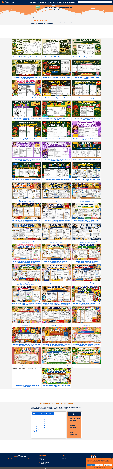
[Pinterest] (95, 457)
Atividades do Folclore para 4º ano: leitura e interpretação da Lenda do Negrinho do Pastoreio (86, 98)
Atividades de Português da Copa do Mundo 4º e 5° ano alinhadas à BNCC (26, 325)
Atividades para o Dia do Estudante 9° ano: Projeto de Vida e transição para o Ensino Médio (26, 221)
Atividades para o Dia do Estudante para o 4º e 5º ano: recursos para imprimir (56, 180)
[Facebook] (91, 457)
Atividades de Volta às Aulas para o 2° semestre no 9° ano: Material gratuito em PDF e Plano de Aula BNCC (56, 304)
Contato (61, 2)
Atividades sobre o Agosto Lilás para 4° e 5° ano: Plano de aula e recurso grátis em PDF (26, 160)
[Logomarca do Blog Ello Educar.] (8, 2)
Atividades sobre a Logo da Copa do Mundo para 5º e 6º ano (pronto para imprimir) (87, 304)
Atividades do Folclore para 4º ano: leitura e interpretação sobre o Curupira (86, 119)
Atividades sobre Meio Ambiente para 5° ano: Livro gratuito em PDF (56, 386)
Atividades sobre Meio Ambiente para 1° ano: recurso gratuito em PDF (56, 366)
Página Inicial (32, 2)
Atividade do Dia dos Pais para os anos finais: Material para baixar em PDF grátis (56, 221)
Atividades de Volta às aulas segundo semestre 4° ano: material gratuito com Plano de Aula (86, 262)
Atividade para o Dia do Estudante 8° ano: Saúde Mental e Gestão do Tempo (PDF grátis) (86, 201)
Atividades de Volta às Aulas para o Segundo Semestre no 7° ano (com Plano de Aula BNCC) (87, 283)
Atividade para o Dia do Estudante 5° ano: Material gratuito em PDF (86, 180)
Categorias (41, 2)
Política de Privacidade (102, 467)
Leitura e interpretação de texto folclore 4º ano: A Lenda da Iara (26, 98)
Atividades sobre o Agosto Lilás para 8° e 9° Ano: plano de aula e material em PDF (56, 160)
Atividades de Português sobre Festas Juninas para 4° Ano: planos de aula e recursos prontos (86, 345)
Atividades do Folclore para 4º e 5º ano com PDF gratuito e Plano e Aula (56, 119)
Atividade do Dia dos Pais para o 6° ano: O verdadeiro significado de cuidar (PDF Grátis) (86, 221)
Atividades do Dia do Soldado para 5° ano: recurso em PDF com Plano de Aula (26, 78)
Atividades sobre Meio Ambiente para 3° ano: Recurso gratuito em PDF (26, 386)
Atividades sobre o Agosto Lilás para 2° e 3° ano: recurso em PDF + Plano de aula (87, 139)
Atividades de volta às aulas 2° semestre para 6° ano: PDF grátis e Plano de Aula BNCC (56, 283)
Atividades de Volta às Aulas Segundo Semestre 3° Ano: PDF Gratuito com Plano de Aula (56, 262)
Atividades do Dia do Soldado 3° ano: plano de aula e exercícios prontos (56, 57)
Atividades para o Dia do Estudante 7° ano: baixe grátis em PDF (56, 201)
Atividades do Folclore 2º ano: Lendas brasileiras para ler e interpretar (86, 78)
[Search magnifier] (111, 2)
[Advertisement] (56, 31)
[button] (111, 458)
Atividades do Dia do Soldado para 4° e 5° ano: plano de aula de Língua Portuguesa (87, 57)
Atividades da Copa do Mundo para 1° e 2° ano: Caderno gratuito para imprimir (56, 325)
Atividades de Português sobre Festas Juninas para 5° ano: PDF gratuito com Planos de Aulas (26, 366)
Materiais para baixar (51, 2)
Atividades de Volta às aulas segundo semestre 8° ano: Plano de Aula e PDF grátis (26, 304)
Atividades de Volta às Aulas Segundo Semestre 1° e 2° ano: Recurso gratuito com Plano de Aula (26, 262)
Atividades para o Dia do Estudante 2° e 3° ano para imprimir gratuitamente (26, 180)
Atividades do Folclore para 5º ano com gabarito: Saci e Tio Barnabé (56, 98)
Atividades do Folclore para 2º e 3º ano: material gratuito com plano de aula (26, 119)
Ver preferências (107, 465)
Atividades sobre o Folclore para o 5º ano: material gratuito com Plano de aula (56, 139)
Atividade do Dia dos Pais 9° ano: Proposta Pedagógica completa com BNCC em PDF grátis (86, 242)
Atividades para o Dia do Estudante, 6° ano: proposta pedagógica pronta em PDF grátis (26, 201)
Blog (66, 2)
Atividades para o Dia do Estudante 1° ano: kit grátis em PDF (87, 159)
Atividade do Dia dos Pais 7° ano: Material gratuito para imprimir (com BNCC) (26, 242)
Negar (99, 465)
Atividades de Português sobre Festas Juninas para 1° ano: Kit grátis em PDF (86, 325)
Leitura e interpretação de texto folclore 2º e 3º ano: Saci (56, 77)
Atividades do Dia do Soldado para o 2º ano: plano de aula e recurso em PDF (26, 57)
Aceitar (91, 465)
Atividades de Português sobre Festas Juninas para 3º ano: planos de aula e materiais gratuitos (56, 345)
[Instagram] (93, 457)
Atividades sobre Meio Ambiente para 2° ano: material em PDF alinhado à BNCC (86, 366)
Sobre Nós (72, 2)
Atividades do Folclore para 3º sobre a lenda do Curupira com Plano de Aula (26, 139)
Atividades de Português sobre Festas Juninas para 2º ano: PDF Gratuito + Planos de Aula (26, 345)
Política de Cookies (96, 467)
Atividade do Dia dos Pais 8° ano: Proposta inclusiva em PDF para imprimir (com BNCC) (56, 242)
